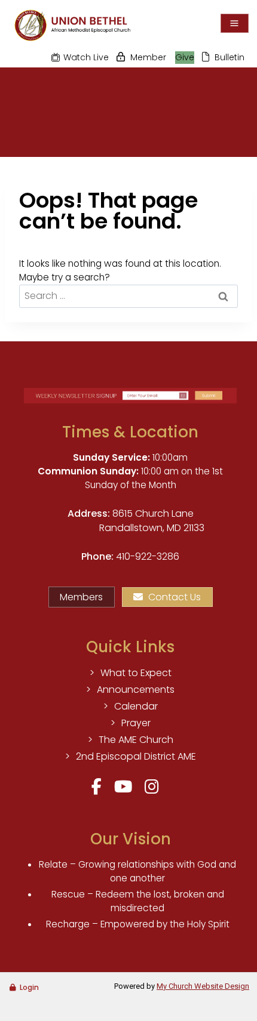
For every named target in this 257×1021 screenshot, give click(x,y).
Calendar (136, 706)
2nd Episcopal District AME (136, 756)
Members (81, 597)
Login (29, 987)
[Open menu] (235, 23)
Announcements (136, 689)
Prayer (136, 723)
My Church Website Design (203, 986)
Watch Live (86, 57)
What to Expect (136, 673)
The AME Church (136, 740)
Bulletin (229, 57)
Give (184, 57)
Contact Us (174, 597)
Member (148, 57)
